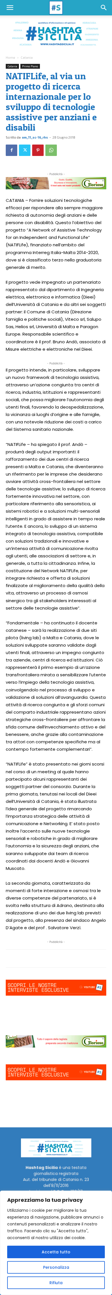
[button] (10, 7)
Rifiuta (56, 1283)
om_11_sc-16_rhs (35, 137)
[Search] (104, 7)
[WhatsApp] (51, 150)
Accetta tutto (56, 1252)
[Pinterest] (38, 150)
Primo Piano (30, 66)
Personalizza (56, 1267)
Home (10, 57)
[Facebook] (11, 150)
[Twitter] (24, 150)
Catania (27, 57)
